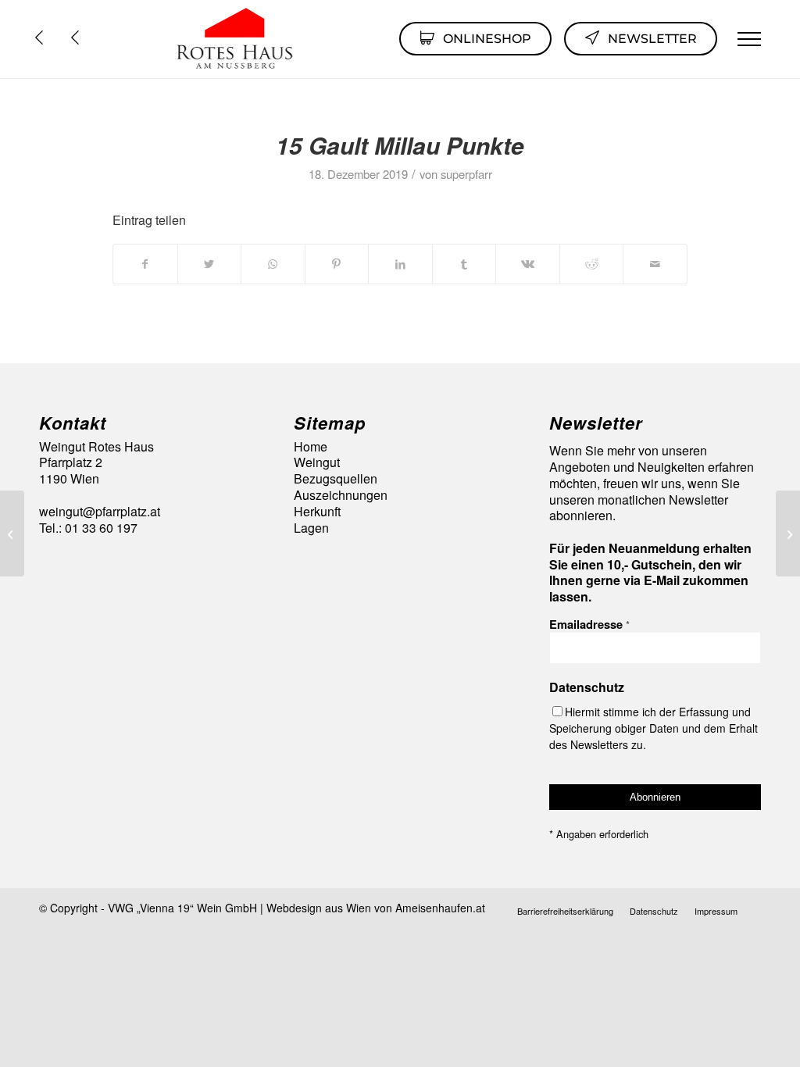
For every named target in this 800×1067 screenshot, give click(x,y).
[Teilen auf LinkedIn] (400, 263)
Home (310, 447)
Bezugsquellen (335, 479)
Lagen (311, 528)
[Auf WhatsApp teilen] (273, 263)
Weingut (317, 463)
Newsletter (652, 38)
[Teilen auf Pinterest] (337, 263)
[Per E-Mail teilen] (655, 263)
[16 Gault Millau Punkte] (12, 533)
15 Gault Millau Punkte (400, 145)
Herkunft (317, 512)
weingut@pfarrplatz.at (99, 511)
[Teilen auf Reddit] (591, 263)
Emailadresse (589, 624)
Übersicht (79, 37)
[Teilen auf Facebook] (145, 263)
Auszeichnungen (341, 495)
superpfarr (466, 174)
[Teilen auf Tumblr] (464, 263)
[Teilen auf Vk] (527, 263)
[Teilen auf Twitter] (209, 263)
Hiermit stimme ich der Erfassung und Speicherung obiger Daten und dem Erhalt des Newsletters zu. (653, 728)
